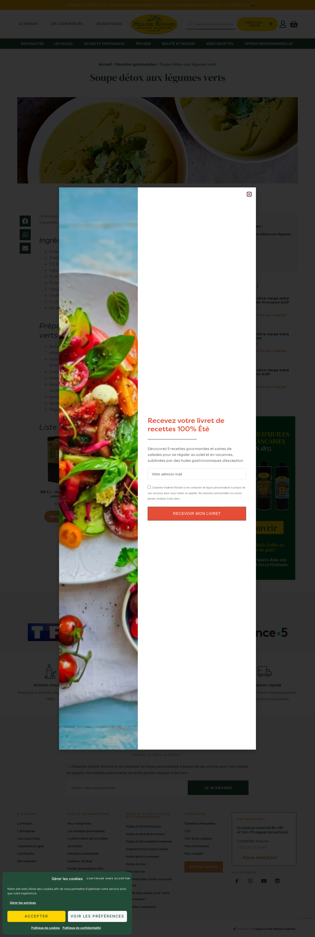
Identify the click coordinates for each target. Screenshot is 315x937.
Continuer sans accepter (108, 878)
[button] (249, 194)
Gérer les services (23, 902)
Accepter (36, 916)
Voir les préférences (97, 916)
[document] (157, 468)
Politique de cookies (45, 928)
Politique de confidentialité (82, 928)
